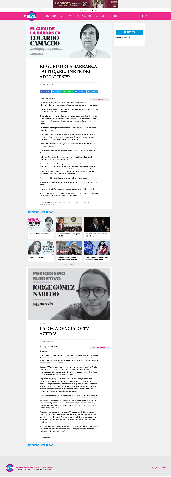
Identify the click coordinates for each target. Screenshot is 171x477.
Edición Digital (33, 467)
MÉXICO (63, 16)
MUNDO (109, 16)
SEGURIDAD (100, 16)
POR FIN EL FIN (119, 16)
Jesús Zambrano (85, 202)
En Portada (50, 467)
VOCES (71, 16)
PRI (56, 204)
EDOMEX (55, 16)
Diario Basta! (19, 467)
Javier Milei (75, 202)
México (44, 467)
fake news (67, 202)
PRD (52, 204)
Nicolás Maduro (45, 204)
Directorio (26, 467)
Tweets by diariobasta (123, 37)
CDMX (48, 16)
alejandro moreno (57, 202)
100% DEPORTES (88, 16)
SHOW (78, 16)
